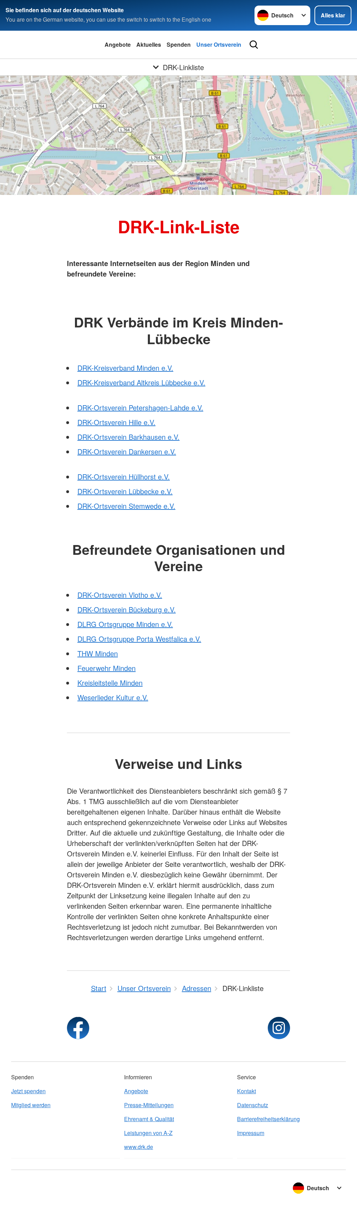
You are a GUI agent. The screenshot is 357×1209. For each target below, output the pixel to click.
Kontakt (246, 1091)
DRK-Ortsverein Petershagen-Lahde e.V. (140, 407)
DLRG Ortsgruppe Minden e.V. (125, 624)
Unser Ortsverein (218, 44)
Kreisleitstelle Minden (110, 683)
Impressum (250, 1133)
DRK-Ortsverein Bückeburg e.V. (126, 609)
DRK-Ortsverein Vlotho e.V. (119, 595)
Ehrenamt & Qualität (149, 1119)
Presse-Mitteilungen (149, 1105)
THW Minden (97, 653)
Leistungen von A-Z (148, 1133)
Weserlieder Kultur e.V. (112, 697)
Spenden (179, 44)
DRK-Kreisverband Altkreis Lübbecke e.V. (141, 382)
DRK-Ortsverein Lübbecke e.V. (125, 491)
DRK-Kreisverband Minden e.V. (125, 368)
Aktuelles (148, 44)
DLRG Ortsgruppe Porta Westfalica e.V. (139, 639)
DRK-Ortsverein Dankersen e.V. (126, 451)
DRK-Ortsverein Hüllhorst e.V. (123, 476)
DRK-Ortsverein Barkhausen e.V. (128, 437)
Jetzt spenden (28, 1091)
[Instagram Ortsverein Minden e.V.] (279, 1028)
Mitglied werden (31, 1105)
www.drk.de (138, 1147)
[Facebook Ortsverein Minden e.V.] (78, 1028)
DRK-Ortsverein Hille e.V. (116, 422)
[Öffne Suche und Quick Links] (253, 44)
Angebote (118, 44)
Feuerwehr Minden (106, 668)
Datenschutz (252, 1105)
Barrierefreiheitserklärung (268, 1119)
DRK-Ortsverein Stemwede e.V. (126, 506)
